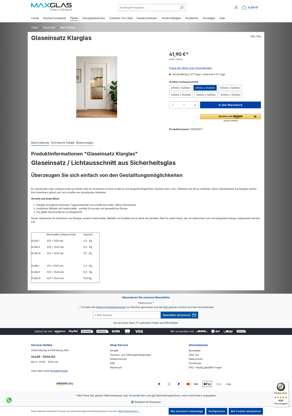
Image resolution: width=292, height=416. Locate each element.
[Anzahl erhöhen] (195, 105)
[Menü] (287, 383)
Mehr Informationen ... (129, 411)
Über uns (194, 354)
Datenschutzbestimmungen (111, 307)
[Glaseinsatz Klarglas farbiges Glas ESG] (96, 87)
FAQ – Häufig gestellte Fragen (205, 367)
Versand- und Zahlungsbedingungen (130, 354)
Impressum (116, 367)
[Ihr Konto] (236, 7)
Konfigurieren (217, 411)
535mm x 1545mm (181, 94)
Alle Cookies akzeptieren (246, 411)
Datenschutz (196, 359)
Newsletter (195, 350)
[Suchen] (182, 7)
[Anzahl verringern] (172, 105)
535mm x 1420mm (230, 87)
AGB (165, 307)
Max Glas (256, 36)
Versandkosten (137, 395)
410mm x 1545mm (205, 87)
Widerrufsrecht (118, 359)
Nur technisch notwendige (187, 411)
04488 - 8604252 (43, 356)
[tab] (40, 143)
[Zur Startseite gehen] (51, 7)
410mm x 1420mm (180, 87)
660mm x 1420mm (206, 94)
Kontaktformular (59, 370)
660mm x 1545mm (230, 94)
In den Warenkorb (230, 105)
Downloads (195, 363)
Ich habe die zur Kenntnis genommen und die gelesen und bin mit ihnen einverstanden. (147, 307)
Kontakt (114, 350)
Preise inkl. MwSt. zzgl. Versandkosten (190, 68)
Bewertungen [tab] (84, 142)
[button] (230, 118)
